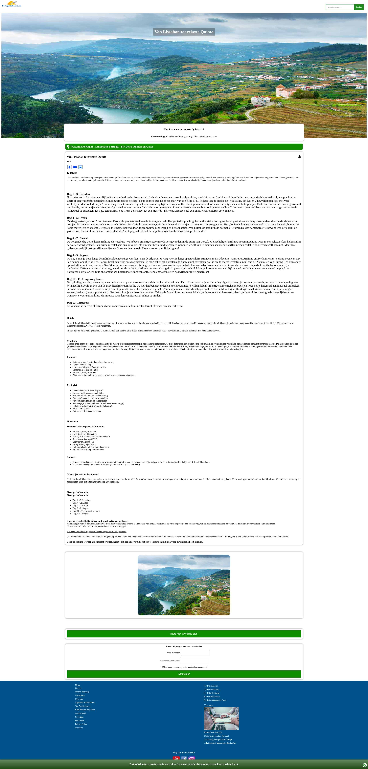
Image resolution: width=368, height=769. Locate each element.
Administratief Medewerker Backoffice (220, 743)
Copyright (79, 717)
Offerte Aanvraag (82, 692)
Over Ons (79, 699)
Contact (78, 688)
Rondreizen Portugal (107, 146)
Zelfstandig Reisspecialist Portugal (218, 739)
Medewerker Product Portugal (216, 736)
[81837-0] (299, 156)
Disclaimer (79, 720)
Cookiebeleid (80, 713)
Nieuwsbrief (80, 695)
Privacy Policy (81, 724)
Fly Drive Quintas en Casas (137, 146)
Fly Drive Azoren (211, 686)
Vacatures (79, 728)
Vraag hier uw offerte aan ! (184, 633)
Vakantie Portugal (82, 146)
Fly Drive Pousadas (212, 697)
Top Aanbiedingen (82, 706)
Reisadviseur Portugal (213, 732)
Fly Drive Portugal (211, 693)
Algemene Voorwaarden (85, 702)
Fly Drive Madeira (211, 689)
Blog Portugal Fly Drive (85, 710)
